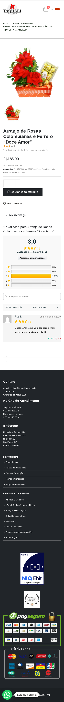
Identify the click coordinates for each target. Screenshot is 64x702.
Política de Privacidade (16, 468)
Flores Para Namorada (45, 169)
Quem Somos (12, 462)
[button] (57, 9)
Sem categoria (12, 537)
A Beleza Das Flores (15, 500)
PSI (48, 695)
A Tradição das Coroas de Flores (20, 505)
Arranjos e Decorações (16, 511)
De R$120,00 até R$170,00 (24, 169)
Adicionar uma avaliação (37, 150)
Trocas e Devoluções (15, 473)
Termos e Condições (15, 479)
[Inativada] (32, 569)
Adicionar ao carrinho (24, 192)
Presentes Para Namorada (14, 172)
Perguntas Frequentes (15, 484)
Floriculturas (11, 521)
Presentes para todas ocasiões (19, 532)
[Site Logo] (12, 9)
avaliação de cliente (13, 150)
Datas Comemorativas (15, 516)
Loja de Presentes (14, 527)
